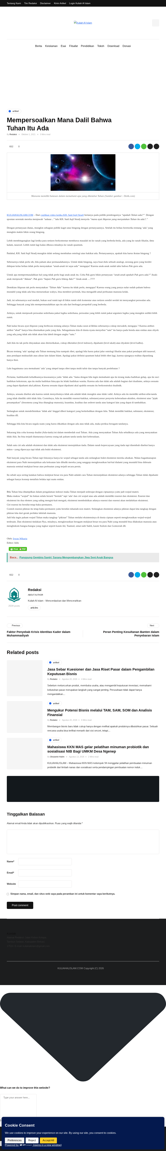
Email (10, 872)
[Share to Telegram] (150, 146)
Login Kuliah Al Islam (79, 3)
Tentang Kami (14, 3)
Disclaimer (45, 3)
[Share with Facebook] (131, 146)
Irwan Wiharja (20, 538)
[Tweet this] (137, 146)
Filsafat (73, 46)
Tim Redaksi (30, 3)
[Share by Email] (156, 146)
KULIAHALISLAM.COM (20, 215)
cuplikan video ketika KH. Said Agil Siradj (62, 215)
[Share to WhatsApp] (144, 146)
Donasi (127, 46)
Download (113, 46)
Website (11, 883)
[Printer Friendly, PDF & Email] (18, 549)
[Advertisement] (83, 79)
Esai (63, 46)
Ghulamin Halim (57, 757)
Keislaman (51, 46)
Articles (34, 607)
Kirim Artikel (60, 3)
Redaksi (13, 134)
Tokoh (100, 46)
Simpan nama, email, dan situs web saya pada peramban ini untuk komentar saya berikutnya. (62, 893)
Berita (38, 46)
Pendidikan (87, 46)
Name (10, 861)
